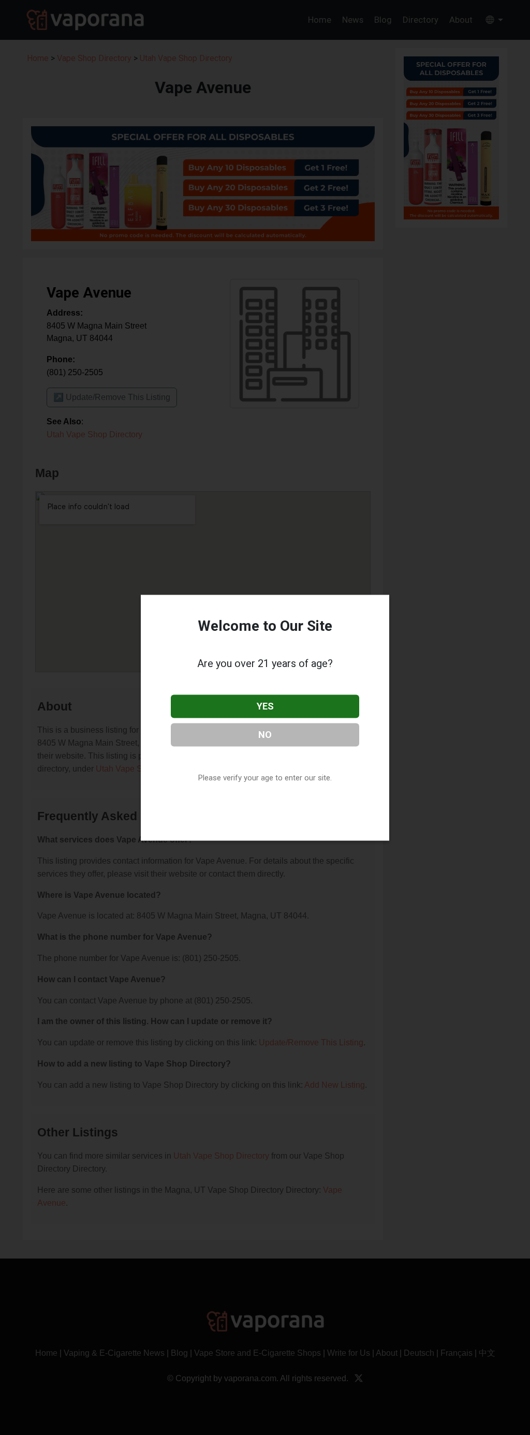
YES (265, 706)
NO (265, 734)
